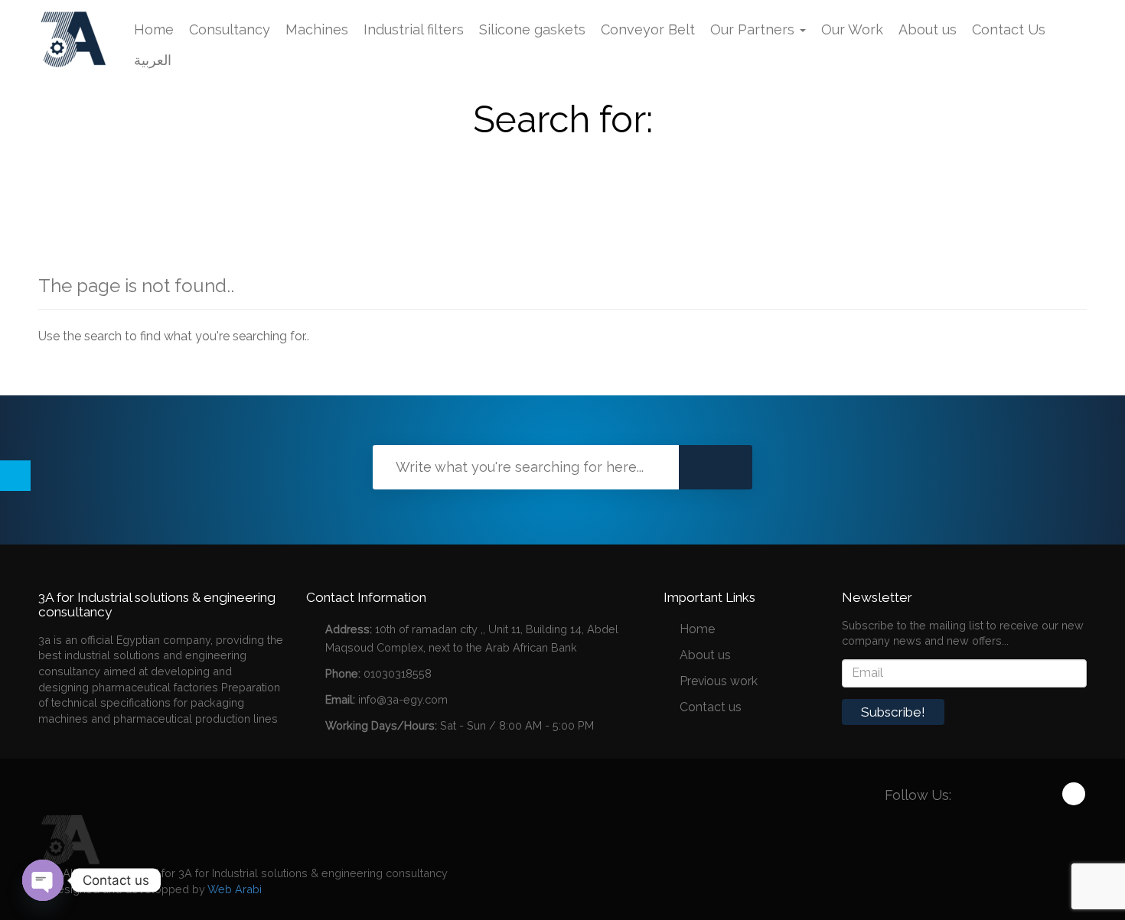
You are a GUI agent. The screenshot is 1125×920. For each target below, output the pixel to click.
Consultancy (229, 29)
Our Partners (754, 29)
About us (927, 29)
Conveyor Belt (648, 29)
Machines (316, 29)
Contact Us (1008, 29)
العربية (152, 60)
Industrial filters (414, 29)
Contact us (711, 707)
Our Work (852, 29)
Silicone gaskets (532, 29)
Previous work (719, 681)
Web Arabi (234, 889)
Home (154, 29)
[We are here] (68, 838)
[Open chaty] (43, 880)
